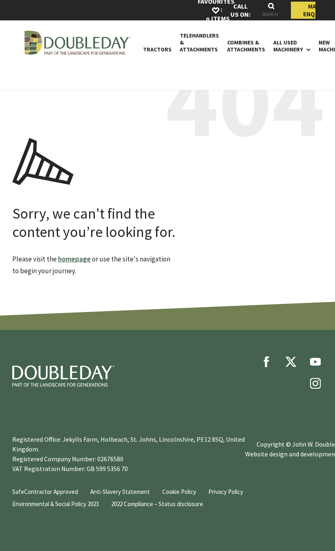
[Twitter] (291, 361)
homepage (74, 258)
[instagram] (315, 383)
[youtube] (315, 361)
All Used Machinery (288, 46)
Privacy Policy (225, 492)
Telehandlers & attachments (199, 42)
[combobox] (271, 10)
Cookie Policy (179, 492)
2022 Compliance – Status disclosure (157, 504)
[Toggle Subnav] (306, 49)
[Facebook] (266, 361)
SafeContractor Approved (45, 492)
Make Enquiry (309, 10)
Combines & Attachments (246, 46)
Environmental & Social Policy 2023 (55, 504)
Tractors (157, 49)
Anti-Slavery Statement (120, 492)
